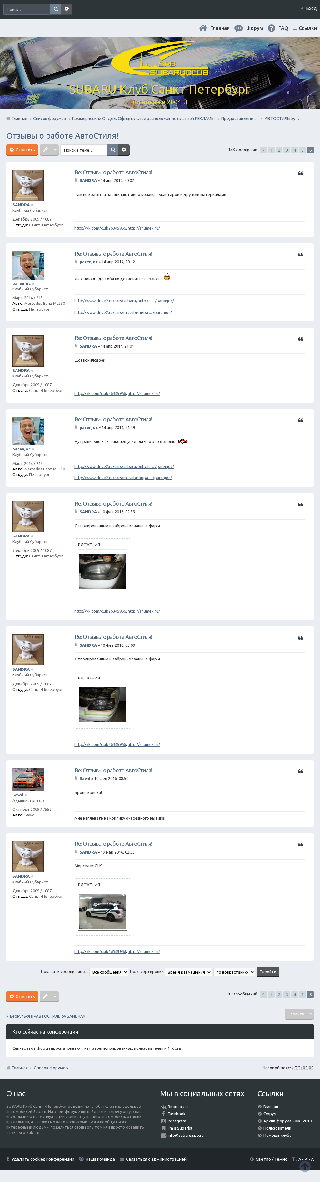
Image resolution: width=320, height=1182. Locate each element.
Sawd (17, 795)
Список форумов (51, 1067)
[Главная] (160, 72)
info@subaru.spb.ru (186, 1135)
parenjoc (21, 283)
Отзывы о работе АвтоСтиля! (62, 135)
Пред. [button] (263, 150)
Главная (220, 28)
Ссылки (308, 28)
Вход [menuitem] (311, 8)
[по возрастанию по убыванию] (234, 971)
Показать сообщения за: (65, 971)
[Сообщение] (77, 180)
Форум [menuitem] (254, 28)
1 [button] (271, 150)
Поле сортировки (147, 971)
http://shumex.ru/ (144, 228)
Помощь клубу (277, 1135)
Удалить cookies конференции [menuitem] (43, 1159)
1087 (47, 219)
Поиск (55, 9)
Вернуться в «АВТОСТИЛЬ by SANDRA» (47, 1016)
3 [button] (287, 150)
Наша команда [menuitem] (100, 1159)
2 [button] (279, 150)
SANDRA (21, 204)
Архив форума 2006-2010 (287, 1121)
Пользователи (277, 1128)
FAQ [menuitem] (283, 28)
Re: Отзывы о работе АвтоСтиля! (113, 172)
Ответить (25, 150)
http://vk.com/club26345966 (100, 228)
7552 (47, 809)
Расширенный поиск (66, 9)
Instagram (177, 1121)
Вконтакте (178, 1106)
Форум (270, 1113)
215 (39, 297)
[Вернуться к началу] (305, 1166)
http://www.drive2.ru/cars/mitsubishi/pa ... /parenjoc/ (123, 312)
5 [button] (303, 150)
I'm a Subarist (180, 1128)
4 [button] (295, 150)
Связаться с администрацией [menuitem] (156, 1159)
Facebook (177, 1113)
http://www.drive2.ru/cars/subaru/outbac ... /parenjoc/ (124, 301)
